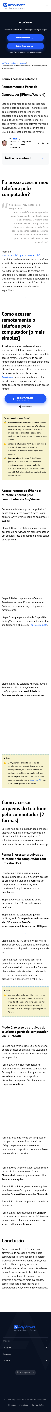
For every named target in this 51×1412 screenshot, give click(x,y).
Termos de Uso (38, 1405)
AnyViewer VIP (36, 780)
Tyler (15, 138)
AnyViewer (5, 63)
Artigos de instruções (18, 63)
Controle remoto (38, 625)
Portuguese (24, 1372)
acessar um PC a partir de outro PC (21, 255)
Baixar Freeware (23, 37)
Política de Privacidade (18, 1405)
